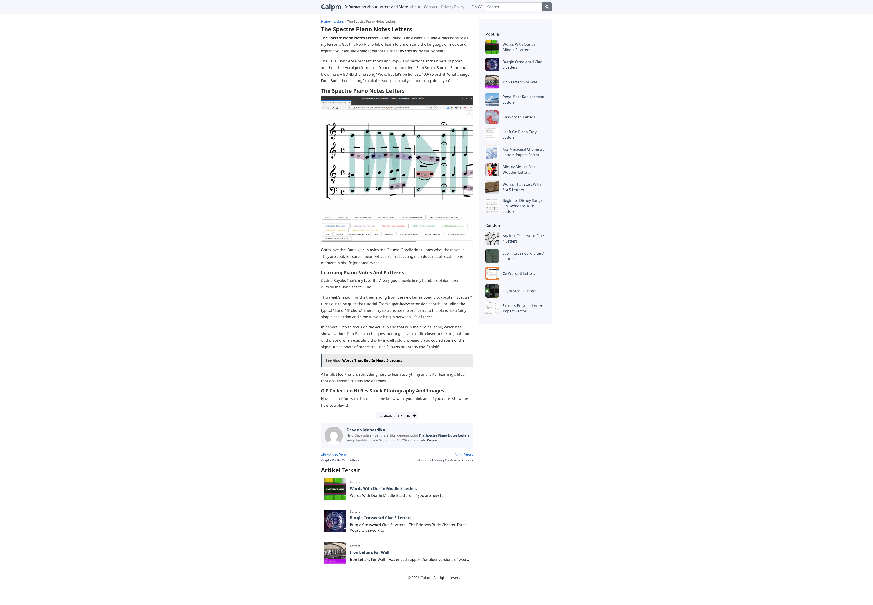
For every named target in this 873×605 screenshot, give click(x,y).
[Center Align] (547, 6)
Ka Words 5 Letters (519, 117)
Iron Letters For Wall (369, 552)
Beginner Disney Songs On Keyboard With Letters (522, 206)
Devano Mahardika (365, 429)
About (415, 6)
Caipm (432, 440)
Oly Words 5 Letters (520, 290)
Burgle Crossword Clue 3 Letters (380, 517)
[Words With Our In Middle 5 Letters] (335, 488)
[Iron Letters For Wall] (335, 552)
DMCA (477, 6)
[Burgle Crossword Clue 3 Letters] (335, 520)
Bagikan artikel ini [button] (396, 416)
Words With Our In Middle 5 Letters (383, 488)
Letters (355, 482)
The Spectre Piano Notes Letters (444, 435)
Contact (430, 6)
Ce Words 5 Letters (519, 273)
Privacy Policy (453, 6)
